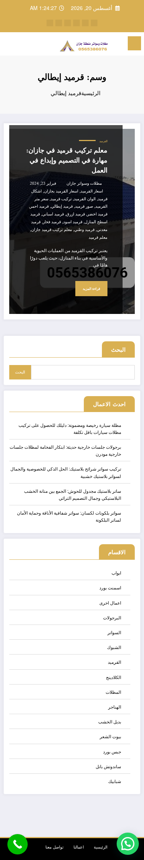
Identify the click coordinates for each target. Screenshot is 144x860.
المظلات (113, 692)
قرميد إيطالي (62, 206)
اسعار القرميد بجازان (61, 191)
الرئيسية (100, 847)
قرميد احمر (39, 206)
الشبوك (114, 647)
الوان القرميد (85, 199)
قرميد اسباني (53, 214)
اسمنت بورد (110, 587)
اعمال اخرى (110, 602)
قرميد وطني (84, 230)
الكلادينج (113, 677)
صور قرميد (84, 206)
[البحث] (22, 44)
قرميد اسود (72, 222)
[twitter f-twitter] (85, 23)
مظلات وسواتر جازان (84, 183)
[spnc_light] (9, 45)
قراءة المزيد (91, 289)
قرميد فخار (52, 222)
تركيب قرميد (61, 199)
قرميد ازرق (75, 214)
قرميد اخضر (97, 214)
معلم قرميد (98, 237)
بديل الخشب (109, 721)
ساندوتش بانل (108, 766)
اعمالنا (78, 847)
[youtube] (58, 23)
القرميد (103, 141)
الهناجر (114, 706)
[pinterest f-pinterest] (76, 23)
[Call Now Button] (17, 844)
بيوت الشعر (110, 736)
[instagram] (67, 23)
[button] (128, 844)
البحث (118, 349)
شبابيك (114, 781)
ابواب (116, 572)
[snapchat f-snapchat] (50, 23)
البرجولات (112, 617)
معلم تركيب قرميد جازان (51, 230)
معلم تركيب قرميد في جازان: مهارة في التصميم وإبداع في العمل (66, 160)
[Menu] (134, 43)
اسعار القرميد (91, 191)
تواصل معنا (54, 847)
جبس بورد (112, 751)
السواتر (114, 632)
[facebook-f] (94, 23)
